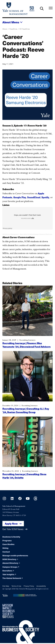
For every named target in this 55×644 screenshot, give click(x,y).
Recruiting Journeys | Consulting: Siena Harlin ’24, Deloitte (24, 475)
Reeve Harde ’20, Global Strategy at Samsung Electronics (36, 234)
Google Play (19, 197)
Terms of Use (16, 586)
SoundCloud (33, 197)
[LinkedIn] (12, 499)
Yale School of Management (10, 234)
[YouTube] (28, 499)
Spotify (45, 197)
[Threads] (35, 499)
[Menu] (51, 8)
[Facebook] (20, 499)
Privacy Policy (29, 586)
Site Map (5, 586)
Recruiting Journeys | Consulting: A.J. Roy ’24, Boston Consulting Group (25, 410)
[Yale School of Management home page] (15, 8)
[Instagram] (4, 499)
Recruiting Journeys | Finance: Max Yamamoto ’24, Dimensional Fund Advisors (26, 344)
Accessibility (41, 586)
